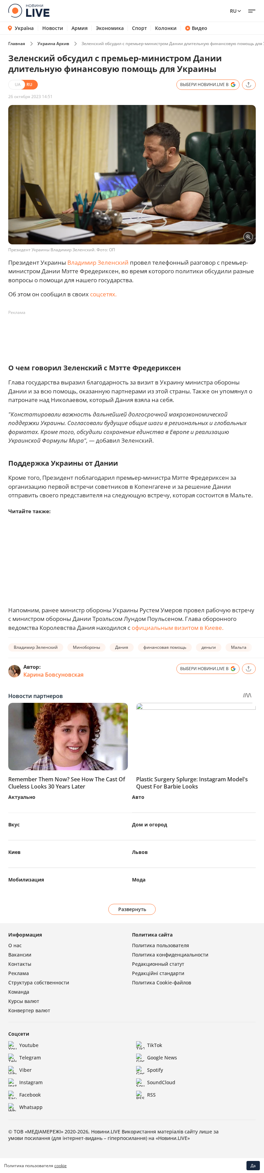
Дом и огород (149, 824)
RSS (151, 1094)
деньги (208, 647)
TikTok (154, 1045)
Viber (25, 1070)
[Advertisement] (133, 333)
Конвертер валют (29, 1010)
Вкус (14, 824)
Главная (16, 43)
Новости (52, 28)
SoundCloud (161, 1082)
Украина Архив (53, 43)
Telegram (30, 1057)
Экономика (110, 28)
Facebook (30, 1094)
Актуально (21, 797)
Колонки (166, 28)
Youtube (28, 1045)
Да (253, 1166)
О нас (15, 945)
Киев (14, 852)
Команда (18, 992)
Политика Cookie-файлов (161, 982)
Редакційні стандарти (158, 973)
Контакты (19, 964)
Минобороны (86, 647)
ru (233, 11)
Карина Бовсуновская (53, 674)
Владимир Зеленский (98, 262)
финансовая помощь (164, 647)
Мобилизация (26, 879)
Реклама (18, 973)
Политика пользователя (160, 945)
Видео (199, 28)
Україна (24, 28)
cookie (60, 1166)
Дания (121, 647)
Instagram (31, 1082)
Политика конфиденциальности (170, 954)
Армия (80, 28)
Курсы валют (23, 1001)
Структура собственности (38, 982)
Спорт (139, 28)
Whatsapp (31, 1107)
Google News (162, 1057)
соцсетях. (103, 294)
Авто (138, 797)
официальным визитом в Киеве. (177, 628)
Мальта (238, 647)
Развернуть (132, 909)
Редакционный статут (158, 964)
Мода (138, 879)
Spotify (155, 1070)
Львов (140, 852)
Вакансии (19, 954)
